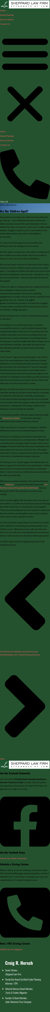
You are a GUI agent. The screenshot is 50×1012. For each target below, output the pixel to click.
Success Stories (6, 19)
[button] (25, 79)
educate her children (11, 418)
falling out (9, 484)
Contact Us (5, 24)
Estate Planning (7, 15)
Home (3, 10)
